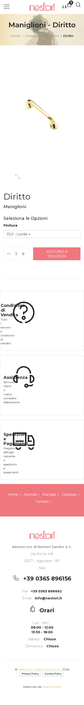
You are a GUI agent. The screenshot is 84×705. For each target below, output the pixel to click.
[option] (42, 113)
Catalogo (32, 36)
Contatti (42, 501)
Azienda (30, 494)
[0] (69, 6)
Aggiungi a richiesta (56, 253)
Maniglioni (51, 36)
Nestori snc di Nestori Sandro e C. (40, 669)
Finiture (11, 225)
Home (15, 36)
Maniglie (49, 494)
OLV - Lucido (17, 234)
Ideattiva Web (52, 686)
